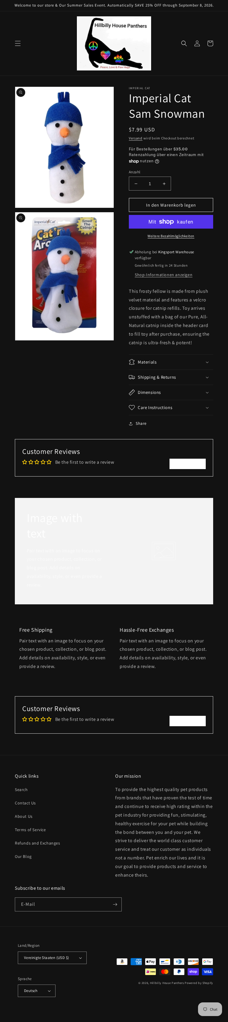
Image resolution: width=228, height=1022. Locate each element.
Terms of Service (30, 829)
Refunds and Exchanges (37, 843)
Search (21, 789)
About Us (24, 816)
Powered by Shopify (199, 983)
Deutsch (31, 990)
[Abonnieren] (114, 904)
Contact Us (25, 803)
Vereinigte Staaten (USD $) (46, 957)
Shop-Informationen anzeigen (163, 274)
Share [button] (141, 423)
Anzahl (134, 171)
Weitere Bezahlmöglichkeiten (171, 236)
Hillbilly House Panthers (167, 983)
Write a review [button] (187, 463)
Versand (135, 138)
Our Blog (23, 856)
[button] (17, 43)
